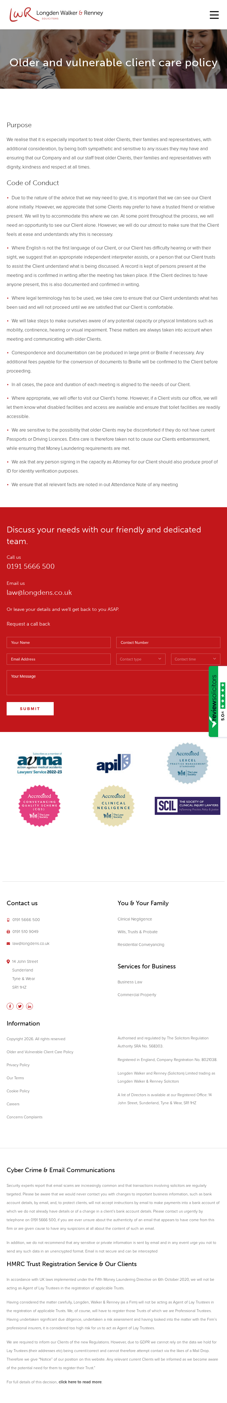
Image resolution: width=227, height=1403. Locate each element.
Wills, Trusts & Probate (138, 931)
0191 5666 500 (31, 566)
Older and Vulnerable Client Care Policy (40, 1052)
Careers (13, 1104)
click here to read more (80, 1382)
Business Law (130, 981)
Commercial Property (137, 994)
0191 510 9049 (25, 931)
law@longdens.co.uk (39, 592)
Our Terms (15, 1078)
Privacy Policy (18, 1065)
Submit (30, 709)
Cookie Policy (18, 1091)
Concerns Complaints (24, 1117)
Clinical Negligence (135, 919)
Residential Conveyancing (141, 944)
